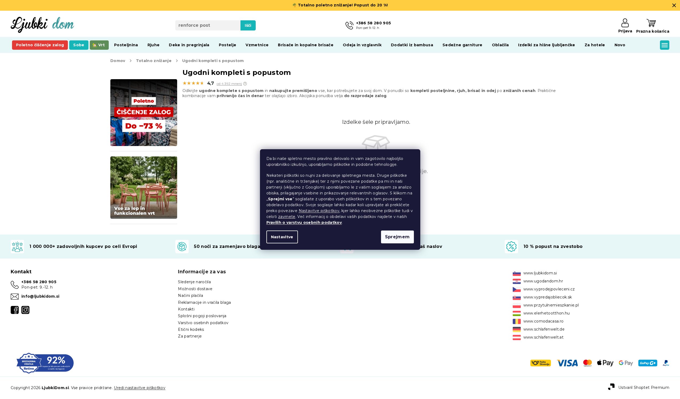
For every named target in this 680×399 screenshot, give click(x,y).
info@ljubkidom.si (40, 296)
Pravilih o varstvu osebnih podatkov (304, 222)
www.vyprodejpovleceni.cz (549, 289)
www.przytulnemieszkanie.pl (551, 305)
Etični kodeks (191, 329)
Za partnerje (190, 336)
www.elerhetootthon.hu (546, 313)
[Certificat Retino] (45, 362)
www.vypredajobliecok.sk (547, 297)
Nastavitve (282, 237)
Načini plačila (190, 295)
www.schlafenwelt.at (543, 337)
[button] (245, 84)
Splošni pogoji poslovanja (202, 315)
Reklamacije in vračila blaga (204, 302)
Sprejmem (397, 236)
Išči (248, 25)
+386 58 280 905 (38, 281)
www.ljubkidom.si (540, 273)
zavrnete (287, 216)
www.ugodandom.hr (543, 281)
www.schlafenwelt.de (544, 329)
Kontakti (186, 309)
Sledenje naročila (194, 281)
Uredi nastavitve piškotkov (139, 387)
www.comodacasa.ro (543, 321)
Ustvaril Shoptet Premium (643, 387)
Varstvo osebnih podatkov (203, 322)
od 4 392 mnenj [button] (229, 83)
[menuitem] (40, 45)
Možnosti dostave (195, 288)
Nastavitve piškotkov (319, 210)
